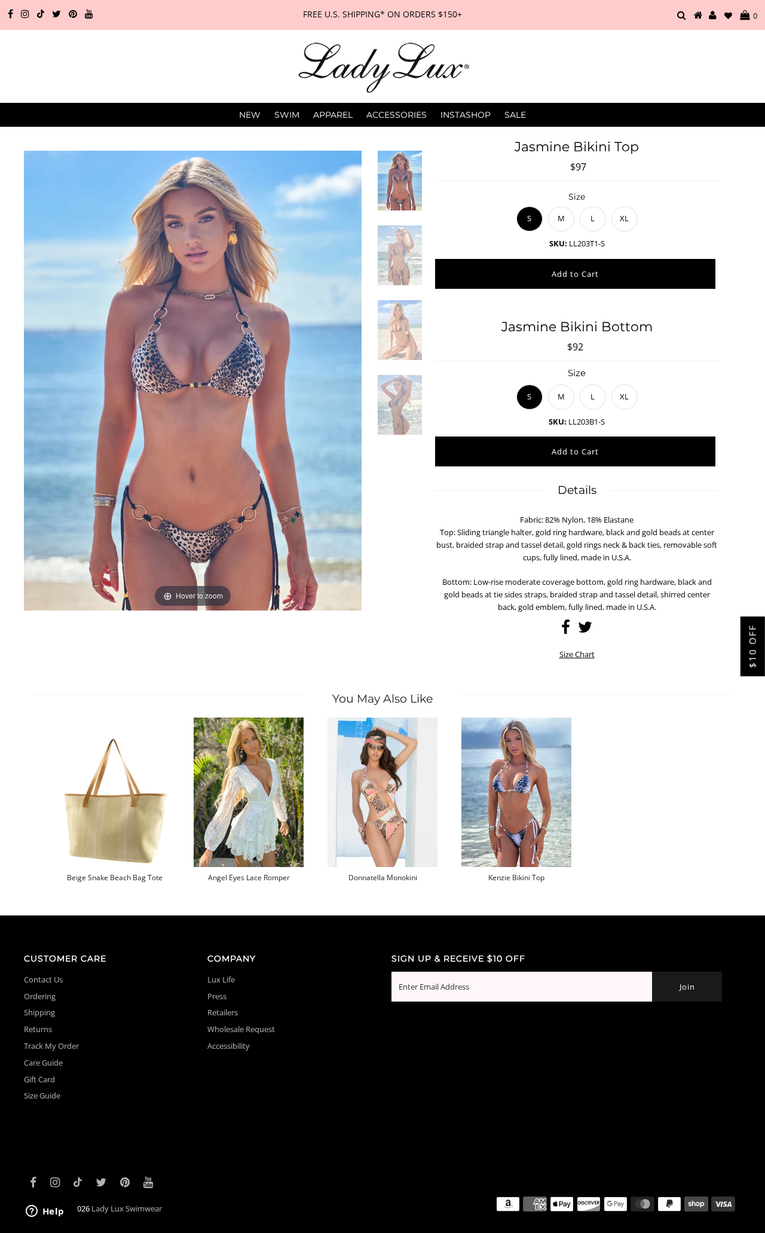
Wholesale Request (241, 1029)
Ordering (40, 996)
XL (624, 218)
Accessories (396, 114)
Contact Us (43, 979)
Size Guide (42, 1095)
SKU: (558, 243)
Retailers (222, 1012)
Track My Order (51, 1045)
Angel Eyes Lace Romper (249, 878)
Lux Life (221, 979)
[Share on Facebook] (565, 629)
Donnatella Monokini (382, 878)
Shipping (39, 1012)
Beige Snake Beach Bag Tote (115, 878)
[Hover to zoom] (193, 379)
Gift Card (39, 1079)
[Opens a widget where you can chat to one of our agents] (45, 1212)
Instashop (465, 114)
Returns (38, 1029)
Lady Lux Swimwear (126, 1208)
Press (217, 996)
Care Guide (43, 1062)
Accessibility (228, 1045)
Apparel (333, 114)
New (250, 114)
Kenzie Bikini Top (516, 878)
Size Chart (577, 654)
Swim (286, 114)
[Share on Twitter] (585, 629)
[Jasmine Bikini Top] (400, 188)
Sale (515, 114)
